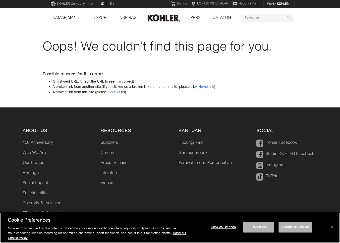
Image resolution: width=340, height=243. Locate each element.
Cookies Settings (223, 227)
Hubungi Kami (249, 3)
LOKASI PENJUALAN (212, 3)
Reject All (259, 227)
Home (203, 87)
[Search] (288, 18)
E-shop (182, 3)
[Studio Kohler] (279, 3)
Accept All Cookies (295, 227)
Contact (114, 92)
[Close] (332, 227)
